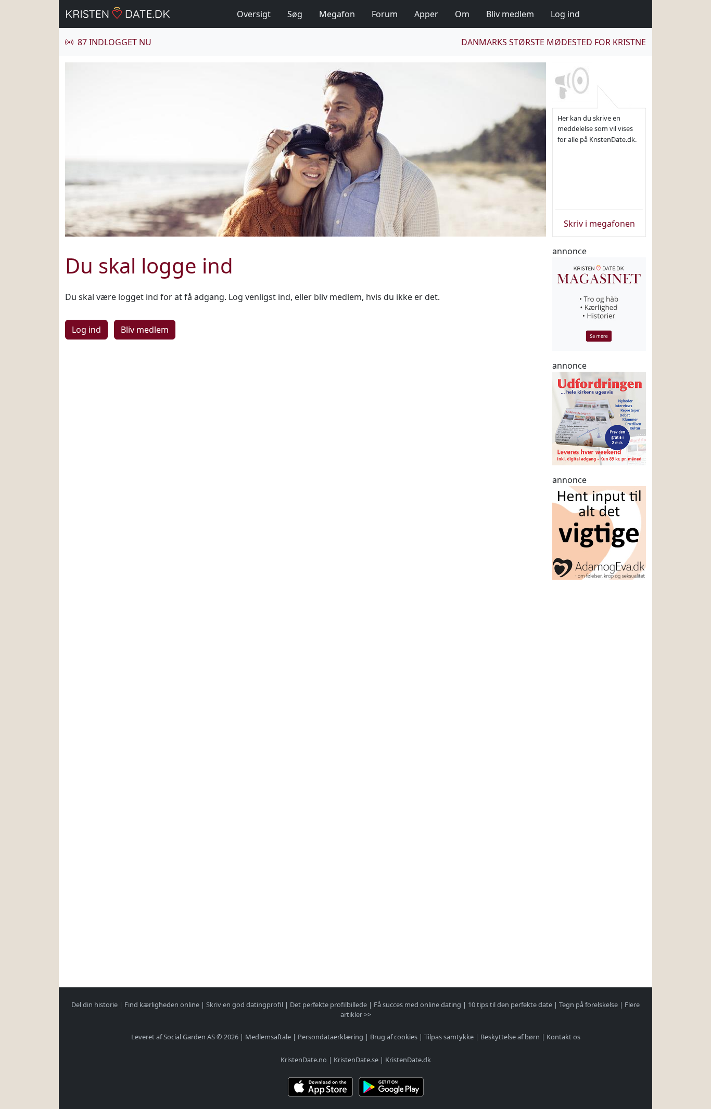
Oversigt (254, 14)
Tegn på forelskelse (588, 1004)
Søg (294, 14)
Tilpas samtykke (449, 1036)
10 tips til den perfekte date (510, 1004)
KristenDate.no (304, 1059)
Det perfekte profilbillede (328, 1004)
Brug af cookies (393, 1036)
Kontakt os (563, 1036)
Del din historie (94, 1004)
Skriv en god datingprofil (244, 1004)
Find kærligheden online (161, 1004)
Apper (426, 14)
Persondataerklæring (330, 1036)
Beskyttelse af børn (510, 1036)
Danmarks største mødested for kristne (553, 42)
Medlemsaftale (268, 1036)
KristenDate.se (356, 1059)
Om (462, 14)
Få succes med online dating (417, 1004)
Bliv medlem (510, 14)
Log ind (565, 14)
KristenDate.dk (408, 1059)
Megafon (337, 14)
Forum (385, 14)
